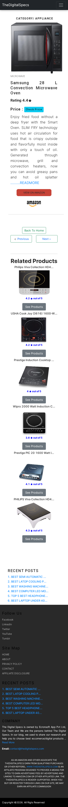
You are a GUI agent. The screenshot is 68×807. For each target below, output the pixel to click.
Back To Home (34, 230)
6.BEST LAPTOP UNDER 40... (27, 600)
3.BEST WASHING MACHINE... (28, 586)
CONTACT (8, 668)
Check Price (34, 109)
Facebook (7, 619)
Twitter (6, 629)
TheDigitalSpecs (15, 5)
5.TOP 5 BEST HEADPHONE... (28, 596)
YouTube (7, 633)
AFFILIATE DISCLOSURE (16, 673)
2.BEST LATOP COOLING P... (27, 581)
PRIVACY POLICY (12, 663)
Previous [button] (23, 239)
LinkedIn (7, 624)
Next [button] (45, 239)
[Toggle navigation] (61, 5)
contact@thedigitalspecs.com (27, 748)
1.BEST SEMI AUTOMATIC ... (27, 577)
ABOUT (6, 659)
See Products (34, 307)
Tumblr (6, 638)
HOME (5, 654)
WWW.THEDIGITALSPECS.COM (42, 766)
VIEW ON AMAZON (34, 192)
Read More (8, 742)
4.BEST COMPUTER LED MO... (28, 591)
